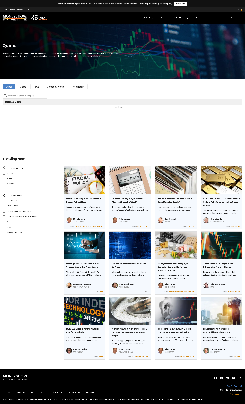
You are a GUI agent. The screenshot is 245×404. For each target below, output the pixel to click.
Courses (199, 18)
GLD (81, 226)
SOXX (189, 291)
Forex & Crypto (12, 206)
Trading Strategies (14, 233)
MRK (147, 356)
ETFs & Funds (12, 200)
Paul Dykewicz (80, 349)
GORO (238, 226)
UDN (94, 226)
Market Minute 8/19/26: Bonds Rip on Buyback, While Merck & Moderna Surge (129, 332)
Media (43, 393)
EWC (181, 291)
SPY (141, 226)
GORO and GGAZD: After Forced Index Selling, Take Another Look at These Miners (221, 202)
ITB (193, 356)
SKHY (87, 226)
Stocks (9, 227)
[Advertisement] (79, 129)
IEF (138, 226)
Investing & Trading (144, 18)
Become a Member (17, 10)
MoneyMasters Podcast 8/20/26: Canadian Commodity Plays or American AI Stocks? (173, 267)
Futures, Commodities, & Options (19, 211)
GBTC (77, 226)
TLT (101, 226)
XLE (232, 291)
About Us (21, 393)
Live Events (215, 18)
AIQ (170, 291)
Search (55, 10)
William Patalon (218, 284)
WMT (98, 226)
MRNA (139, 356)
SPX (193, 291)
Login (5, 10)
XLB (229, 291)
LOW (135, 356)
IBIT (84, 226)
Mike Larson (79, 219)
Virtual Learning (181, 18)
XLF (235, 291)
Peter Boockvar (218, 349)
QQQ (101, 291)
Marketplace (57, 393)
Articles (10, 173)
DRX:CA (177, 291)
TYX (91, 226)
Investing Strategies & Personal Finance (22, 216)
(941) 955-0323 (236, 394)
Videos (10, 178)
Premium (234, 18)
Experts (164, 18)
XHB (187, 356)
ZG (190, 356)
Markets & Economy (14, 222)
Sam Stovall (170, 219)
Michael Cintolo (126, 284)
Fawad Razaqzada (82, 284)
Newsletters (74, 393)
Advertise (7, 393)
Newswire (90, 393)
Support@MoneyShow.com (231, 390)
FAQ (32, 393)
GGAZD (233, 226)
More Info (180, 3)
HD (132, 356)
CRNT (173, 291)
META (101, 356)
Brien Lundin (216, 219)
